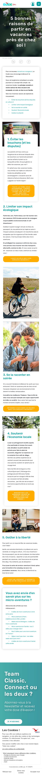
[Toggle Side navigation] (33, 4)
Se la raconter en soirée (19, 107)
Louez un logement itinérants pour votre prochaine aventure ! (21, 581)
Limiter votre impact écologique (22, 105)
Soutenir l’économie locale (20, 110)
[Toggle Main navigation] (39, 4)
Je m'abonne (13, 722)
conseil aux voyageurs (24, 71)
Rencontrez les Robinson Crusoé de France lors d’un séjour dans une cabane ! (21, 496)
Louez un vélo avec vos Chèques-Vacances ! (21, 259)
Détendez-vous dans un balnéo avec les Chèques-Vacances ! (21, 408)
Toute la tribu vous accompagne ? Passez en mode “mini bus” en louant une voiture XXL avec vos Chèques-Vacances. (21, 191)
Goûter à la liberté (17, 113)
